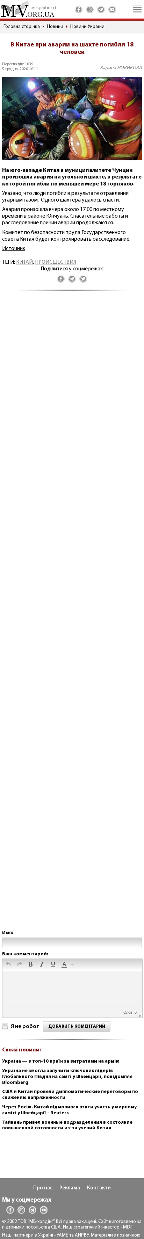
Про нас (42, 1188)
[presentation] (8, 965)
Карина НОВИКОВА (121, 68)
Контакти (99, 1188)
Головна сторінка (21, 26)
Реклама (69, 1188)
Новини (55, 26)
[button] (8, 965)
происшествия (55, 262)
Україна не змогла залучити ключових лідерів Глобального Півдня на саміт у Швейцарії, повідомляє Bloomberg (67, 1076)
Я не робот (25, 1026)
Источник (13, 249)
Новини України (87, 26)
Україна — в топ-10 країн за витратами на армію (61, 1061)
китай (24, 262)
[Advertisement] (72, 617)
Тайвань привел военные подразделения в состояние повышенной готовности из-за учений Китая (67, 1125)
